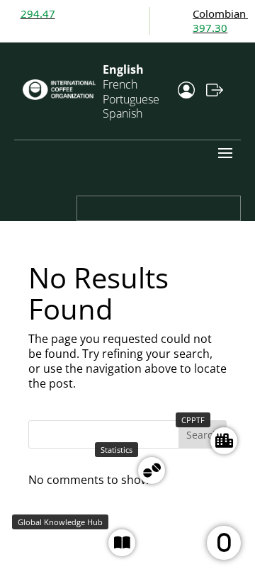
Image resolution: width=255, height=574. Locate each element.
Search (202, 434)
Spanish (122, 113)
